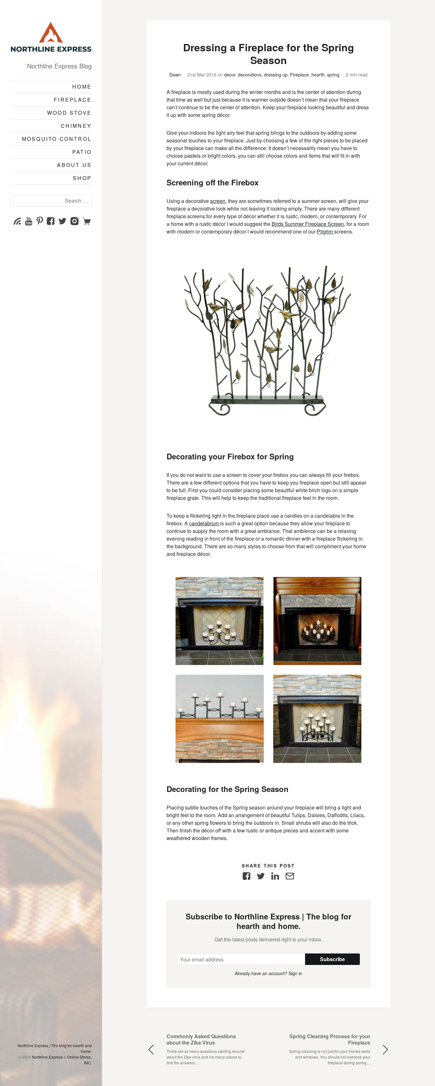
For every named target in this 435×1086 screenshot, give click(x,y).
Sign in (295, 973)
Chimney (76, 125)
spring (333, 74)
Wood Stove (69, 112)
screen (217, 201)
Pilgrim (325, 231)
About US (74, 165)
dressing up (276, 74)
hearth (317, 74)
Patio (82, 151)
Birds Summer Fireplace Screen (308, 223)
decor (229, 74)
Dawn (175, 74)
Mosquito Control (57, 138)
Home (82, 86)
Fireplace (73, 99)
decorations (249, 74)
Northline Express (47, 1057)
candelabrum (204, 523)
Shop (82, 178)
